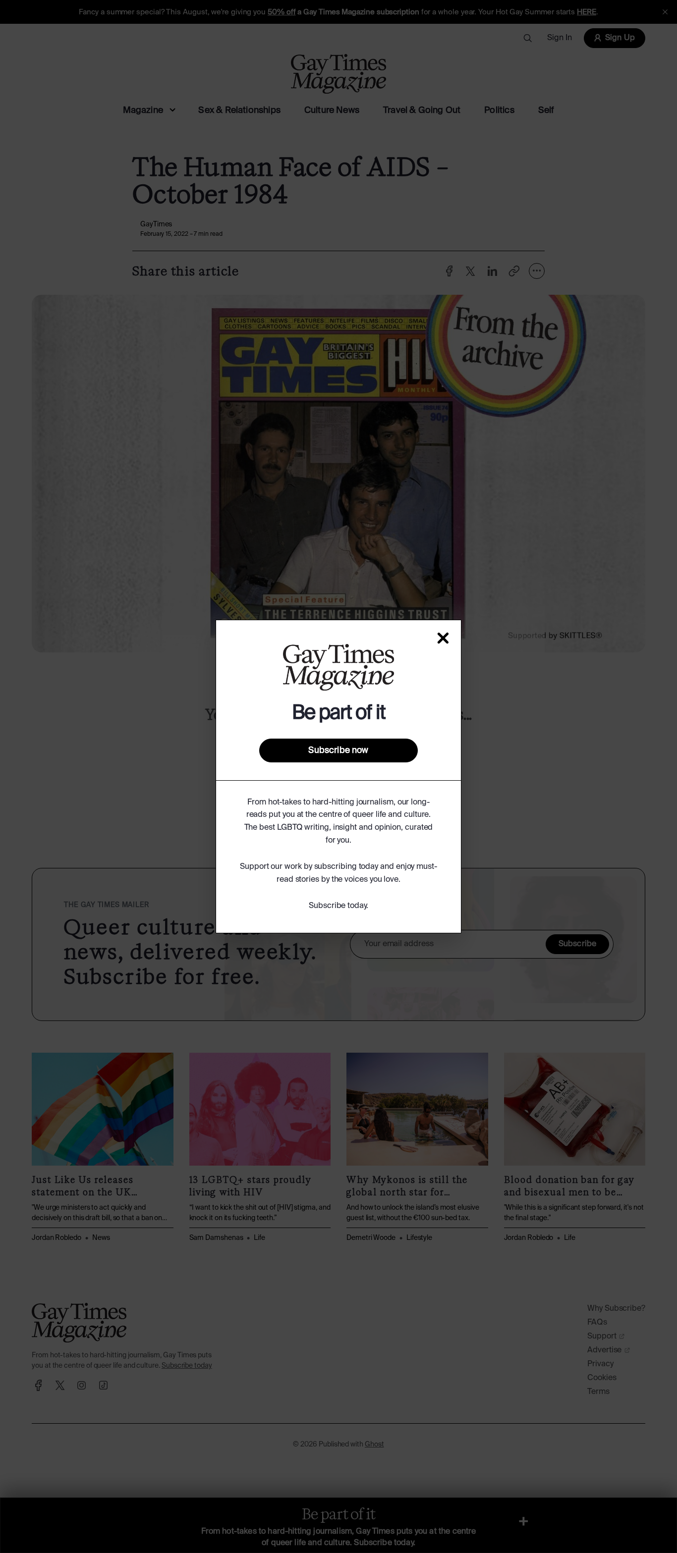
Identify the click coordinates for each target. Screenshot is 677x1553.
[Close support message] (443, 638)
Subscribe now (338, 750)
